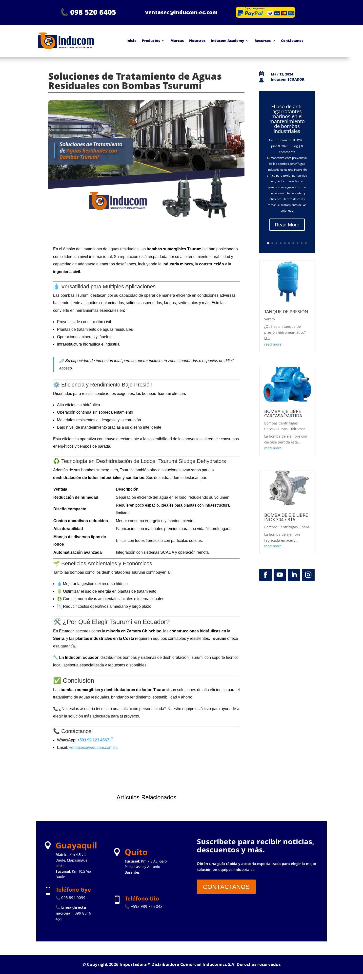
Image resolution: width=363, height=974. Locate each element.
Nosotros (197, 40)
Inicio (131, 40)
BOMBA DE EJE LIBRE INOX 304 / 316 (286, 517)
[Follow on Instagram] (308, 575)
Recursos (263, 40)
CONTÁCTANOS (226, 886)
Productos (151, 40)
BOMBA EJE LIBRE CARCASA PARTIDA (283, 413)
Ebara (304, 527)
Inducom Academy (227, 40)
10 (306, 243)
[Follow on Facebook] (265, 575)
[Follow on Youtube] (280, 575)
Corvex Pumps (276, 428)
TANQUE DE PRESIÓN (286, 311)
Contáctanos (292, 40)
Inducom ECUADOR (288, 140)
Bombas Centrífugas (281, 423)
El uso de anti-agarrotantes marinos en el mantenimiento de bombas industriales (287, 118)
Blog (294, 146)
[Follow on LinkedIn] (294, 575)
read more (273, 344)
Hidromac (297, 428)
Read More (287, 224)
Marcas (177, 40)
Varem (269, 319)
